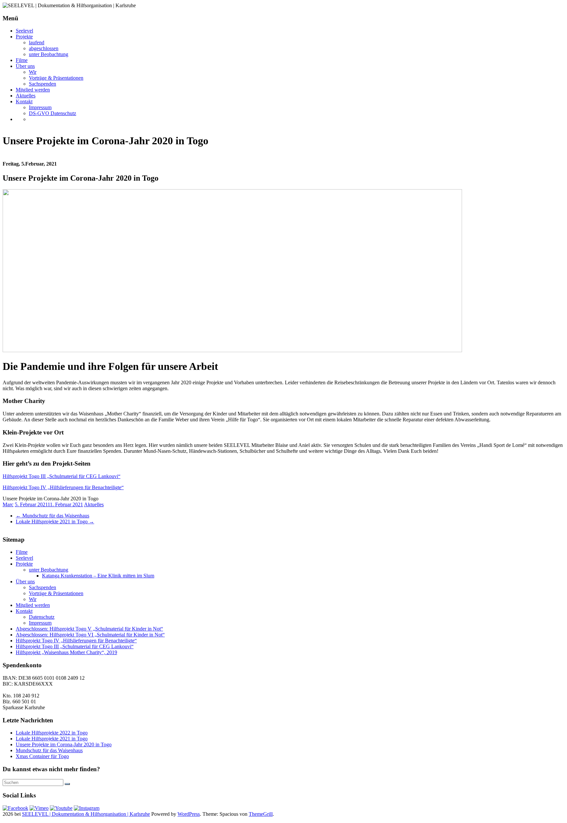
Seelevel (24, 30)
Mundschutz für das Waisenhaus (52, 515)
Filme (22, 60)
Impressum (40, 107)
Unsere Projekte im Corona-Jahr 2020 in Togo (64, 744)
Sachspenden (42, 84)
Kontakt (24, 101)
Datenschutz (41, 617)
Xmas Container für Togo (42, 756)
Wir (32, 72)
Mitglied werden (33, 89)
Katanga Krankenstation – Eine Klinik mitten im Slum (98, 575)
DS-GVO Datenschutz (52, 113)
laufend (36, 42)
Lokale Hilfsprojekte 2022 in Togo (52, 732)
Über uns (25, 66)
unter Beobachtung (48, 54)
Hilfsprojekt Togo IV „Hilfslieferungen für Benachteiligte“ (63, 487)
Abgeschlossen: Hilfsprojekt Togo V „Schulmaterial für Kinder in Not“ (89, 629)
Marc (8, 504)
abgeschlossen (43, 48)
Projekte (24, 36)
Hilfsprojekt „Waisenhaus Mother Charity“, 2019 (66, 652)
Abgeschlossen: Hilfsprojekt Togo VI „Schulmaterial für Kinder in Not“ (90, 634)
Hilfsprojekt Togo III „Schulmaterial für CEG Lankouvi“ (61, 476)
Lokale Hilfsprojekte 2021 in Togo (55, 521)
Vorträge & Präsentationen (56, 78)
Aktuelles (25, 95)
